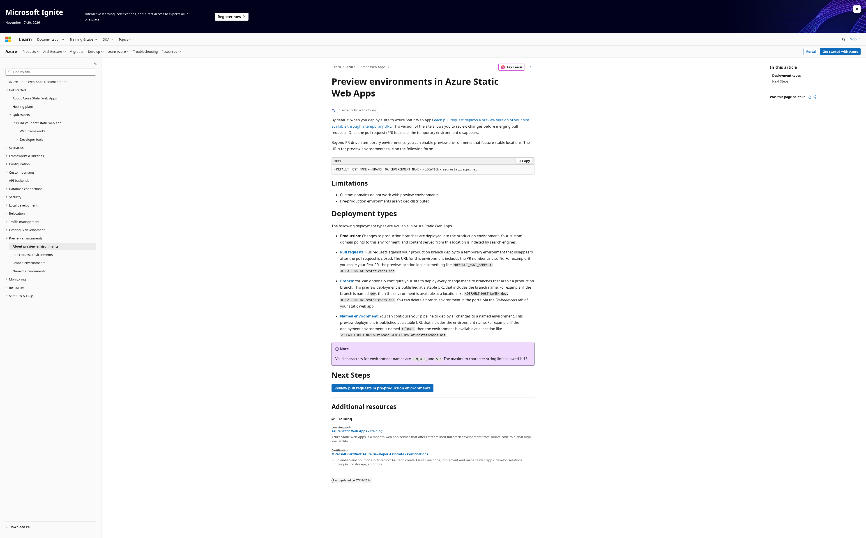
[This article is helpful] (809, 97)
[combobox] (50, 72)
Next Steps (780, 81)
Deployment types (786, 75)
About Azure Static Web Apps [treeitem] (35, 98)
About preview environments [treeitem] (35, 246)
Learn (336, 67)
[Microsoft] (8, 39)
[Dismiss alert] (857, 9)
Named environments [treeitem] (29, 271)
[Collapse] (95, 63)
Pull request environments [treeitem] (33, 255)
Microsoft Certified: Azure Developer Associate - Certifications (380, 454)
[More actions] (530, 67)
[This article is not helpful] (815, 97)
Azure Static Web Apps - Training (357, 431)
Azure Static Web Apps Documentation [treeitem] (38, 82)
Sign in (855, 39)
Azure (350, 67)
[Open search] (843, 39)
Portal (811, 51)
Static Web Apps (373, 67)
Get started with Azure (840, 51)
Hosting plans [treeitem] (23, 106)
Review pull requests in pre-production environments (382, 388)
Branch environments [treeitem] (29, 263)
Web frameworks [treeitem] (32, 131)
